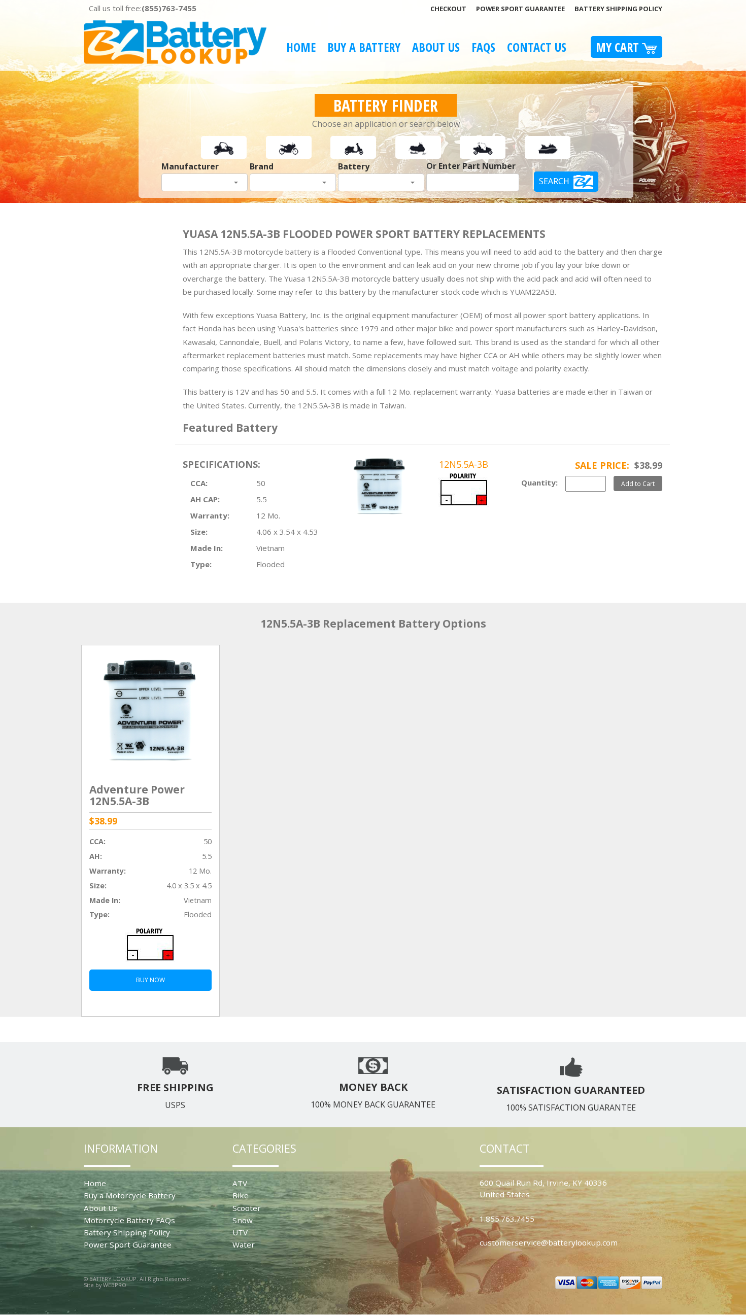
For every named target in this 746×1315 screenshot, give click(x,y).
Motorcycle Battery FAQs (129, 1220)
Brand (262, 166)
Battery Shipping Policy (618, 8)
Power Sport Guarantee (520, 8)
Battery (353, 166)
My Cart (619, 47)
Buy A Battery (363, 47)
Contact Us (536, 47)
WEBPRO (114, 1285)
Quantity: (539, 482)
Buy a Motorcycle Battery (130, 1195)
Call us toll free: (142, 8)
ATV (239, 1183)
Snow (242, 1220)
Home (301, 47)
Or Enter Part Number (471, 165)
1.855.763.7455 (507, 1219)
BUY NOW (150, 980)
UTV (240, 1232)
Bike (240, 1195)
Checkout (448, 8)
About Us (436, 47)
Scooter (246, 1208)
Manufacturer (190, 166)
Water (243, 1244)
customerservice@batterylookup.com (549, 1242)
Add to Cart (638, 483)
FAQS (483, 47)
